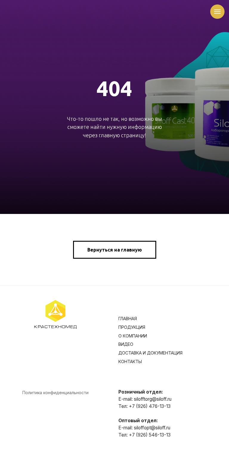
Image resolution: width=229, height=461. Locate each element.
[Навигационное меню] (217, 12)
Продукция (131, 435)
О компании (132, 444)
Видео (125, 453)
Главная (127, 427)
